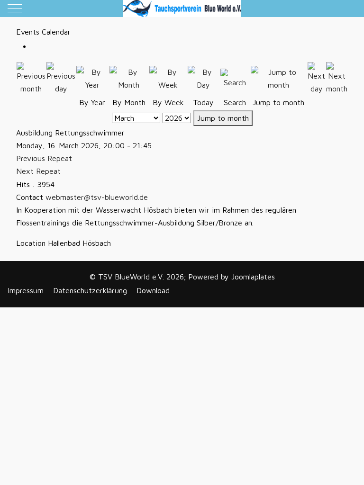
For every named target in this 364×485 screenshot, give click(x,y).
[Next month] (336, 77)
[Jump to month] (279, 77)
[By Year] (92, 77)
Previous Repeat (44, 158)
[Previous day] (60, 77)
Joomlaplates (253, 276)
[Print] (34, 46)
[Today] (203, 77)
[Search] (235, 77)
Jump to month (223, 118)
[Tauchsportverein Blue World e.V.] (182, 8)
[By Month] (129, 77)
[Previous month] (31, 77)
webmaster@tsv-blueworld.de (97, 197)
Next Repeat (38, 171)
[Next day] (316, 77)
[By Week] (168, 77)
